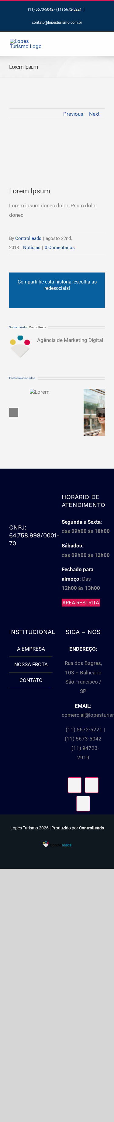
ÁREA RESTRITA (80, 603)
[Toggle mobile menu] (102, 41)
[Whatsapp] (83, 803)
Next (94, 114)
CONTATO (31, 680)
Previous (73, 114)
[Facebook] (74, 785)
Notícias (31, 247)
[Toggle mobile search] (91, 41)
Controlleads (28, 238)
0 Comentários (60, 247)
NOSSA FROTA (31, 664)
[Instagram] (91, 785)
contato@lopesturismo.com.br (57, 22)
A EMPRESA (31, 649)
